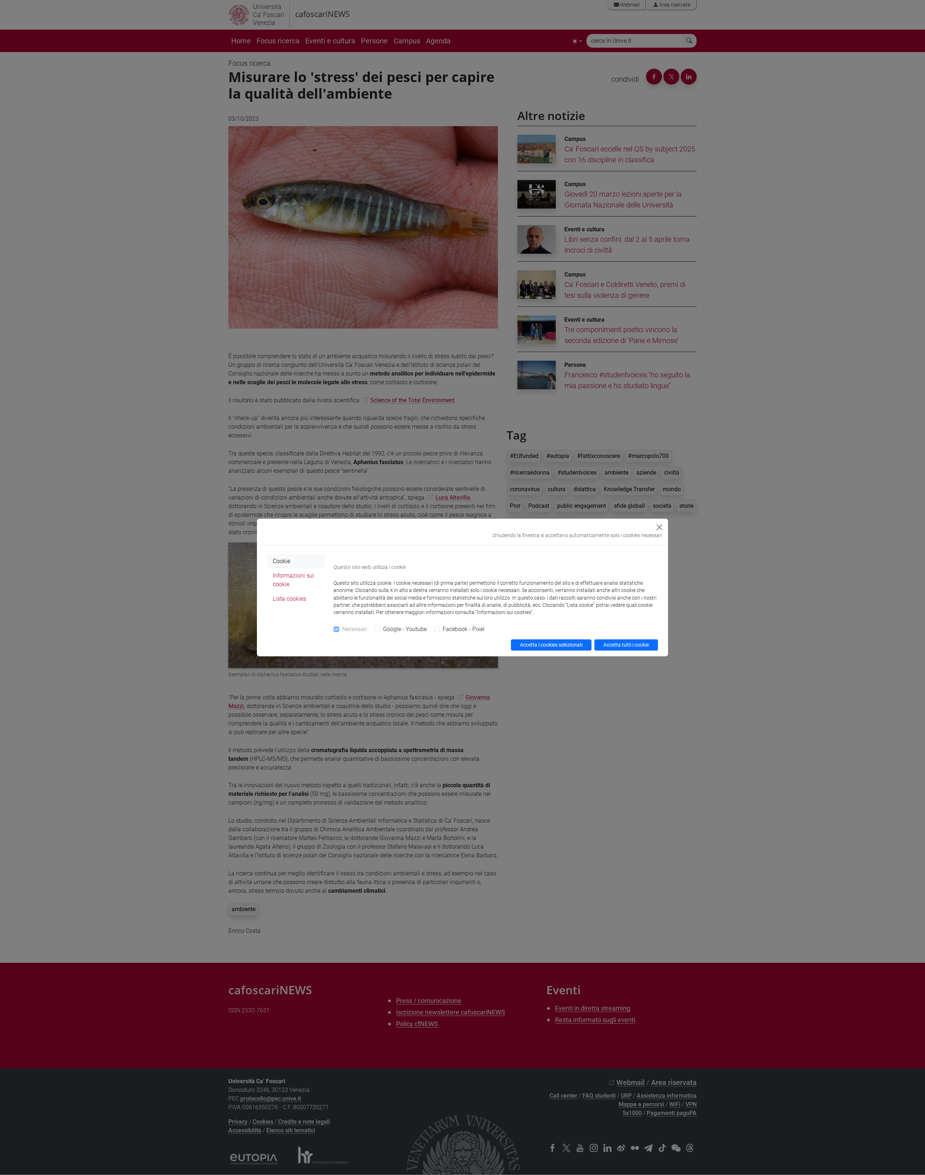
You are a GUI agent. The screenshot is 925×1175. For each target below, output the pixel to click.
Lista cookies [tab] (289, 598)
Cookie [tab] (281, 561)
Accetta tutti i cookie (626, 645)
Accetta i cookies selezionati (551, 645)
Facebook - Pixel (464, 629)
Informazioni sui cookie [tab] (293, 580)
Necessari (354, 629)
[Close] (659, 527)
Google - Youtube (405, 629)
